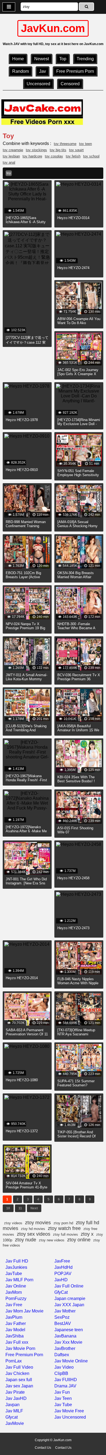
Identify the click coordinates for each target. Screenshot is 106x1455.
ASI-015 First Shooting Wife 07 (75, 830)
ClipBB (61, 1373)
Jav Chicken (17, 1373)
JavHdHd (63, 1267)
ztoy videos (13, 1223)
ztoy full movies (65, 1234)
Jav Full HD (16, 1261)
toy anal (9, 162)
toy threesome (65, 144)
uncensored (38, 83)
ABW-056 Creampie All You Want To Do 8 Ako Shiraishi (78, 323)
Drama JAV (65, 1386)
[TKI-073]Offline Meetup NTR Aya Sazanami (76, 1032)
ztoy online (79, 1239)
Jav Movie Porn (20, 1348)
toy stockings (36, 150)
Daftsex (61, 1354)
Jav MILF (14, 1411)
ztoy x (87, 1234)
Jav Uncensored (70, 1417)
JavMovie (14, 1423)
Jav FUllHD (65, 1379)
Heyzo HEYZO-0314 (73, 218)
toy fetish (73, 156)
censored (70, 83)
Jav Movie (33, 1311)
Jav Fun (62, 1392)
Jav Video (64, 1367)
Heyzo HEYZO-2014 (22, 978)
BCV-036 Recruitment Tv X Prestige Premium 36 (78, 677)
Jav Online (15, 1286)
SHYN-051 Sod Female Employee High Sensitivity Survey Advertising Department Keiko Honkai (78, 477)
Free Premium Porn (75, 71)
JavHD (61, 1279)
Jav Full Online (68, 1286)
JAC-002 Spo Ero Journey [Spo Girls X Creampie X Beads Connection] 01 (77, 374)
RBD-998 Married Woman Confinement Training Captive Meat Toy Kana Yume (26, 528)
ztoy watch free (64, 1228)
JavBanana (65, 1336)
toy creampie (13, 150)
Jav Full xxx (16, 1342)
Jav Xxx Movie (68, 1342)
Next (34, 1208)
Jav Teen (63, 1398)
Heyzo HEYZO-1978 (22, 420)
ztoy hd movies (33, 1229)
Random (20, 71)
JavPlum (13, 1317)
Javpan (12, 1404)
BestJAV (62, 1323)
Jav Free (13, 1304)
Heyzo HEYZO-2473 (73, 928)
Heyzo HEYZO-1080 (22, 1080)
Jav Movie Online (71, 1361)
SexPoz (62, 1317)
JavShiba (14, 1336)
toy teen (85, 144)
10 (8, 1208)
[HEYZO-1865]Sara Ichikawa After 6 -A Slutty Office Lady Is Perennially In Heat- (26, 224)
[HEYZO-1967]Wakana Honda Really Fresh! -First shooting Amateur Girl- (26, 780)
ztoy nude (25, 1239)
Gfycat (11, 1417)
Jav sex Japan (19, 1386)
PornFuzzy (15, 1298)
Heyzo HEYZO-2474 (73, 268)
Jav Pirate (15, 1392)
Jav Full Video (19, 1367)
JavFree (62, 1261)
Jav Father (15, 1323)
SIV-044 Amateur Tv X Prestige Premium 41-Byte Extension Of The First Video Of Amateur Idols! (26, 1189)
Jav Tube (63, 1404)
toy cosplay (54, 156)
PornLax (13, 1361)
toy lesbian (11, 156)
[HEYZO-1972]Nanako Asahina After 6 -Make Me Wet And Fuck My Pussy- (26, 831)
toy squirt (76, 150)
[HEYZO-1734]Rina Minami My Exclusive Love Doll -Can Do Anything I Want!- (78, 424)
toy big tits (58, 150)
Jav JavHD (16, 1398)
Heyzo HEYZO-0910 (22, 470)
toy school (91, 156)
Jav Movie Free (69, 1411)
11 (20, 1208)
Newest (41, 58)
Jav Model (15, 1329)
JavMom (13, 1292)
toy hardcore (32, 156)
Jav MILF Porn (19, 1279)
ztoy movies (38, 1222)
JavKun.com (53, 28)
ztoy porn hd (63, 1223)
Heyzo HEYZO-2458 (73, 878)
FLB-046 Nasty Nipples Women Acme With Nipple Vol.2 (77, 983)
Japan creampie (69, 1298)
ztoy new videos (51, 1240)
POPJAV (62, 1273)
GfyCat (61, 1292)
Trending (85, 58)
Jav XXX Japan (69, 1304)
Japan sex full (18, 1379)
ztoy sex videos (33, 1234)
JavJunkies (16, 1267)
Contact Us (43, 1448)
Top (62, 58)
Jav (42, 71)
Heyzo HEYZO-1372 (22, 1131)
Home (18, 58)
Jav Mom (14, 1311)
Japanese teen (68, 1329)
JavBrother (64, 1348)
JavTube (13, 1273)
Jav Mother (65, 1311)
